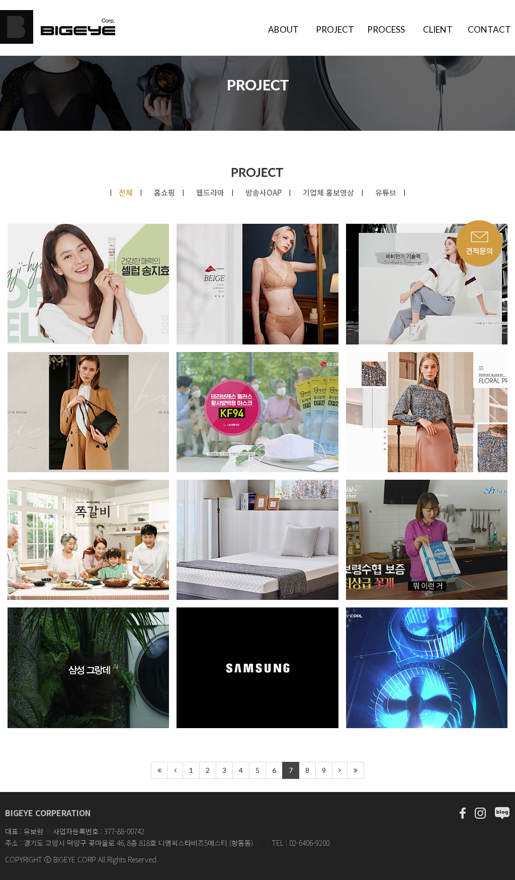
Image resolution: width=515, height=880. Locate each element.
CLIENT (438, 29)
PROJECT (335, 29)
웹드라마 (211, 192)
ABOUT (283, 29)
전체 (127, 192)
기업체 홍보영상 (329, 192)
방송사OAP (264, 192)
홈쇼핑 (165, 192)
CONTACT (489, 29)
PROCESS (386, 29)
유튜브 (386, 192)
